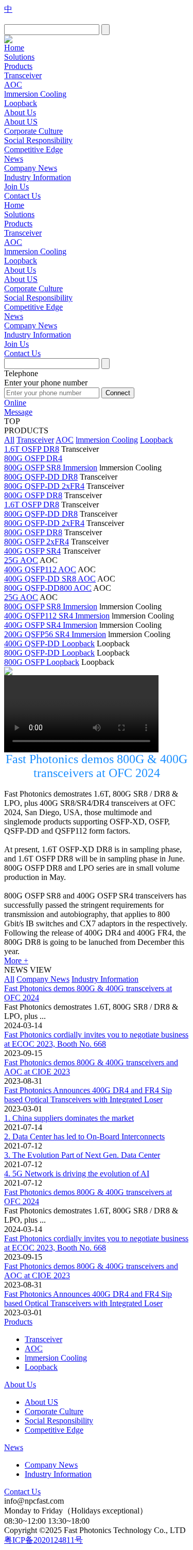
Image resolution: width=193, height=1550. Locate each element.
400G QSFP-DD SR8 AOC (50, 578)
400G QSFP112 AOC (40, 569)
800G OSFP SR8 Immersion (50, 467)
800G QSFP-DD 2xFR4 (44, 486)
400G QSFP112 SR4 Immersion (57, 615)
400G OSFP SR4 (32, 551)
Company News (30, 168)
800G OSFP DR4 (33, 458)
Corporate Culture (33, 131)
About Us (20, 112)
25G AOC (21, 560)
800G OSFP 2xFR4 (36, 541)
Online (15, 402)
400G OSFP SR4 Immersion (50, 625)
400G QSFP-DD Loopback (49, 643)
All (9, 439)
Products (18, 66)
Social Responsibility (38, 140)
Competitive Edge (33, 149)
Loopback (20, 103)
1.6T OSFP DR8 (31, 449)
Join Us (16, 186)
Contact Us (22, 195)
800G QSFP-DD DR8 (41, 476)
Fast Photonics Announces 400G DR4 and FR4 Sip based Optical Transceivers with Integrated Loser (88, 1095)
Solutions (19, 56)
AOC (13, 84)
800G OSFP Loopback (41, 662)
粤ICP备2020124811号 (43, 1540)
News (13, 158)
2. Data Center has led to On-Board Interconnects (84, 1136)
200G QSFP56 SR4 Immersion (55, 634)
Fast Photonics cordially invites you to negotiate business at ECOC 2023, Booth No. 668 (96, 1039)
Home (14, 47)
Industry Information (37, 177)
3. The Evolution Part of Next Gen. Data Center (82, 1155)
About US (21, 121)
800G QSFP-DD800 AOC (48, 588)
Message (18, 412)
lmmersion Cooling (35, 94)
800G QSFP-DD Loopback (49, 652)
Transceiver (23, 75)
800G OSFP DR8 (33, 495)
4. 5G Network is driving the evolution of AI (76, 1173)
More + (16, 960)
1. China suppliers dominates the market (69, 1118)
